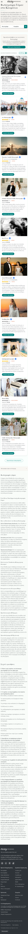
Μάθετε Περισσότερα (6, 909)
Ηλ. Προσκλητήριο (19, 886)
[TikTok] (13, 863)
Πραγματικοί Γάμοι (5, 895)
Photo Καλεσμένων (19, 884)
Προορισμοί (3, 899)
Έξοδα (16, 882)
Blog (2, 897)
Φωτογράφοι (4, 870)
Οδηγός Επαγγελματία (6, 914)
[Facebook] (5, 863)
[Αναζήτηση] (25, 26)
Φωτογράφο (5, 26)
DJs (1, 884)
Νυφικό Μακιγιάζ (5, 879)
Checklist (17, 872)
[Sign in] (26, 1)
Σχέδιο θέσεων (18, 879)
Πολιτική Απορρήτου (6, 925)
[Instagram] (2, 863)
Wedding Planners (5, 877)
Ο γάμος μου (18, 870)
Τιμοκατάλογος (4, 912)
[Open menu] (1, 1)
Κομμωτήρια (4, 882)
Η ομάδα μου (18, 875)
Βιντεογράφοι (4, 872)
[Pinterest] (9, 863)
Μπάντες (3, 886)
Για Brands (17, 899)
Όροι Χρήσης (15, 925)
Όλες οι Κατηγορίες (5, 888)
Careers (17, 897)
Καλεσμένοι (18, 877)
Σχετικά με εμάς (19, 895)
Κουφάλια (16, 26)
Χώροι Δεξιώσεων (5, 875)
